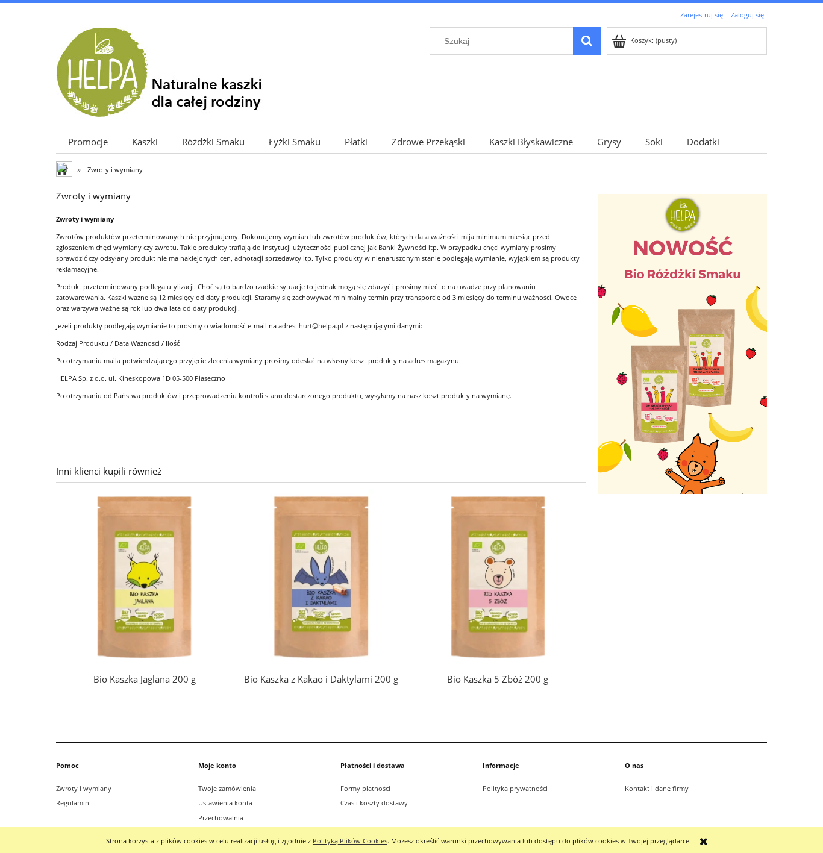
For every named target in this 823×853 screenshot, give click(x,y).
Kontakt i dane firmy (657, 788)
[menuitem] (88, 142)
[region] (682, 343)
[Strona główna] (169, 70)
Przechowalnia (220, 817)
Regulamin (72, 802)
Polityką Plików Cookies (350, 840)
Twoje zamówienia (227, 788)
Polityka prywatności (515, 788)
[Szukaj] (587, 41)
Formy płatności (365, 788)
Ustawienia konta (225, 802)
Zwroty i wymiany (83, 788)
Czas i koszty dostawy (374, 802)
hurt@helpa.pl (321, 325)
